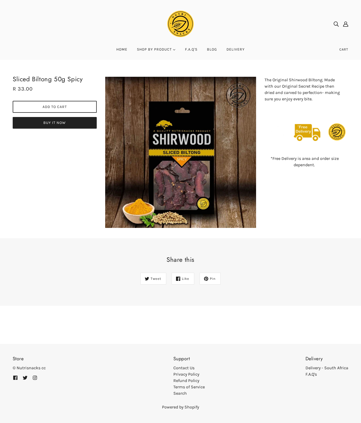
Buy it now (54, 122)
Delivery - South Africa (327, 367)
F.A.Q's (311, 374)
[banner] (180, 23)
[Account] (345, 24)
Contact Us (184, 367)
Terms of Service (189, 386)
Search (180, 393)
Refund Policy (186, 380)
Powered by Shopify (180, 407)
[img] (336, 24)
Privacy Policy (186, 374)
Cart (343, 49)
